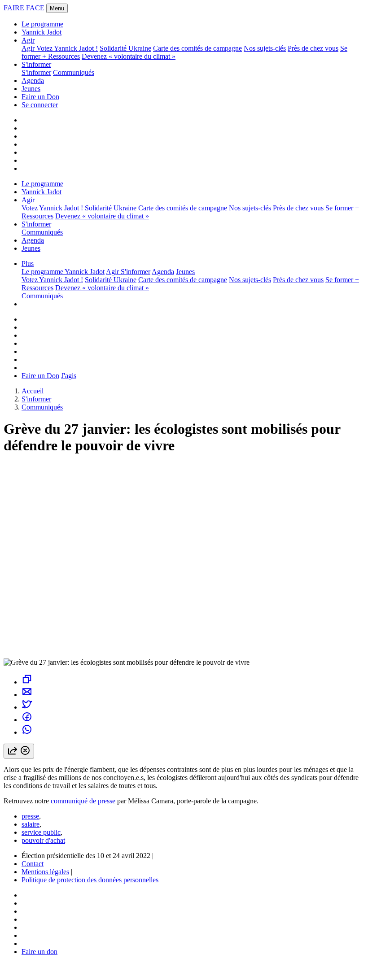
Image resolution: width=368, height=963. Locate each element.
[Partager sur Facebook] (27, 719)
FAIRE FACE (25, 8)
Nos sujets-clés (265, 48)
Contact (33, 863)
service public (41, 832)
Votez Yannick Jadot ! (67, 48)
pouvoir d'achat (43, 840)
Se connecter (40, 105)
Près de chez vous (313, 48)
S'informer (36, 64)
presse (30, 816)
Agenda (33, 80)
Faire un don (39, 951)
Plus (28, 263)
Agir (28, 40)
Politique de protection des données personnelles (90, 880)
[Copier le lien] (27, 682)
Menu (57, 8)
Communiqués (73, 72)
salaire (30, 824)
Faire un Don (40, 96)
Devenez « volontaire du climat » (128, 56)
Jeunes (31, 88)
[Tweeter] (27, 707)
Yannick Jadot (41, 32)
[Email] (27, 694)
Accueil (33, 391)
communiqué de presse (83, 801)
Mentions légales (45, 872)
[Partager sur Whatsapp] (27, 732)
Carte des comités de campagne (197, 48)
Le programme (42, 24)
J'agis (68, 375)
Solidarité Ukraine (125, 48)
